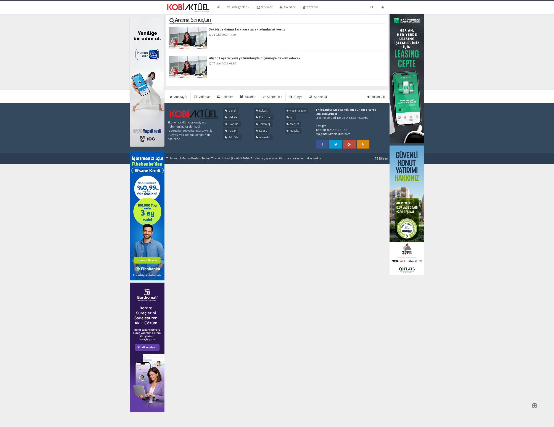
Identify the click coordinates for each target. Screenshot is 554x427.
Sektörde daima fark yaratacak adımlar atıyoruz (247, 29)
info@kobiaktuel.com (336, 134)
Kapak (232, 131)
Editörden (265, 117)
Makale (232, 117)
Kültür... (263, 110)
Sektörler (234, 137)
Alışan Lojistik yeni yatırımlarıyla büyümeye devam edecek (255, 58)
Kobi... (263, 131)
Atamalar (265, 137)
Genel (232, 110)
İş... (291, 117)
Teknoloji (265, 124)
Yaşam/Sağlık (297, 110)
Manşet (294, 124)
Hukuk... (294, 131)
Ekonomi (233, 124)
